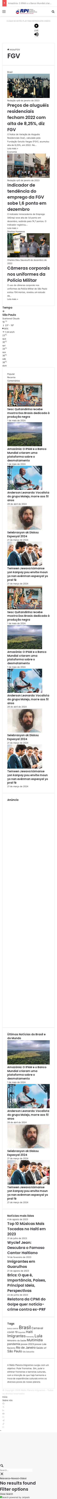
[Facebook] (3, 1403)
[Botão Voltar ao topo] (0, 1430)
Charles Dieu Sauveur (17, 260)
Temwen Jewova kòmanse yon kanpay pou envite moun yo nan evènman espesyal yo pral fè (27, 574)
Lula (38, 1335)
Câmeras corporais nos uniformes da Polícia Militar (28, 274)
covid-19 (12, 1332)
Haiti (29, 1332)
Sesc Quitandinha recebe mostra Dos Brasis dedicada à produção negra (28, 413)
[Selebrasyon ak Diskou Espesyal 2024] (24, 529)
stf (45, 1348)
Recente (11, 377)
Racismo (11, 1348)
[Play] (36, 26)
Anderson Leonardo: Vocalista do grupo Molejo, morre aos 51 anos (28, 496)
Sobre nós (7, 1400)
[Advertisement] (28, 912)
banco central (12, 1328)
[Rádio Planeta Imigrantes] (28, 11)
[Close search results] (2, 1474)
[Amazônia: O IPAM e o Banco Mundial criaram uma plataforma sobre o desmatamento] (24, 445)
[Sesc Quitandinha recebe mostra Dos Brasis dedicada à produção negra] (24, 405)
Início (12, 49)
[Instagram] (3, 1417)
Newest (15, 1478)
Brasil (25, 1327)
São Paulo (14, 1351)
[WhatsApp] (3, 1427)
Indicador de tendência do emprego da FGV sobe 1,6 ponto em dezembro (26, 197)
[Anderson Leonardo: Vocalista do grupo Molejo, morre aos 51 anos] (24, 489)
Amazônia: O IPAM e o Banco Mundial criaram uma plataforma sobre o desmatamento (26, 454)
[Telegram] (3, 1420)
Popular (11, 374)
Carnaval (37, 1328)
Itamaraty (30, 1337)
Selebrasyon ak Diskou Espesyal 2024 (23, 534)
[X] (3, 1407)
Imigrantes (16, 1336)
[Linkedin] (3, 1410)
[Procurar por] (53, 12)
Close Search (6, 1494)
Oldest (23, 1478)
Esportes (21, 1332)
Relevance (5, 1478)
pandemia (13, 1344)
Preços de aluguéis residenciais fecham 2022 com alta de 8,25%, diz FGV (28, 117)
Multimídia (35, 1340)
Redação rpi (13, 100)
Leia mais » (12, 148)
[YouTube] (3, 1413)
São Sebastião (28, 1352)
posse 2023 (27, 1344)
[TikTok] (3, 1424)
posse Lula (40, 1344)
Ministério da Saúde (16, 1340)
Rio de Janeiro (26, 1347)
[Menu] (4, 12)
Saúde (39, 1347)
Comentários (13, 380)
